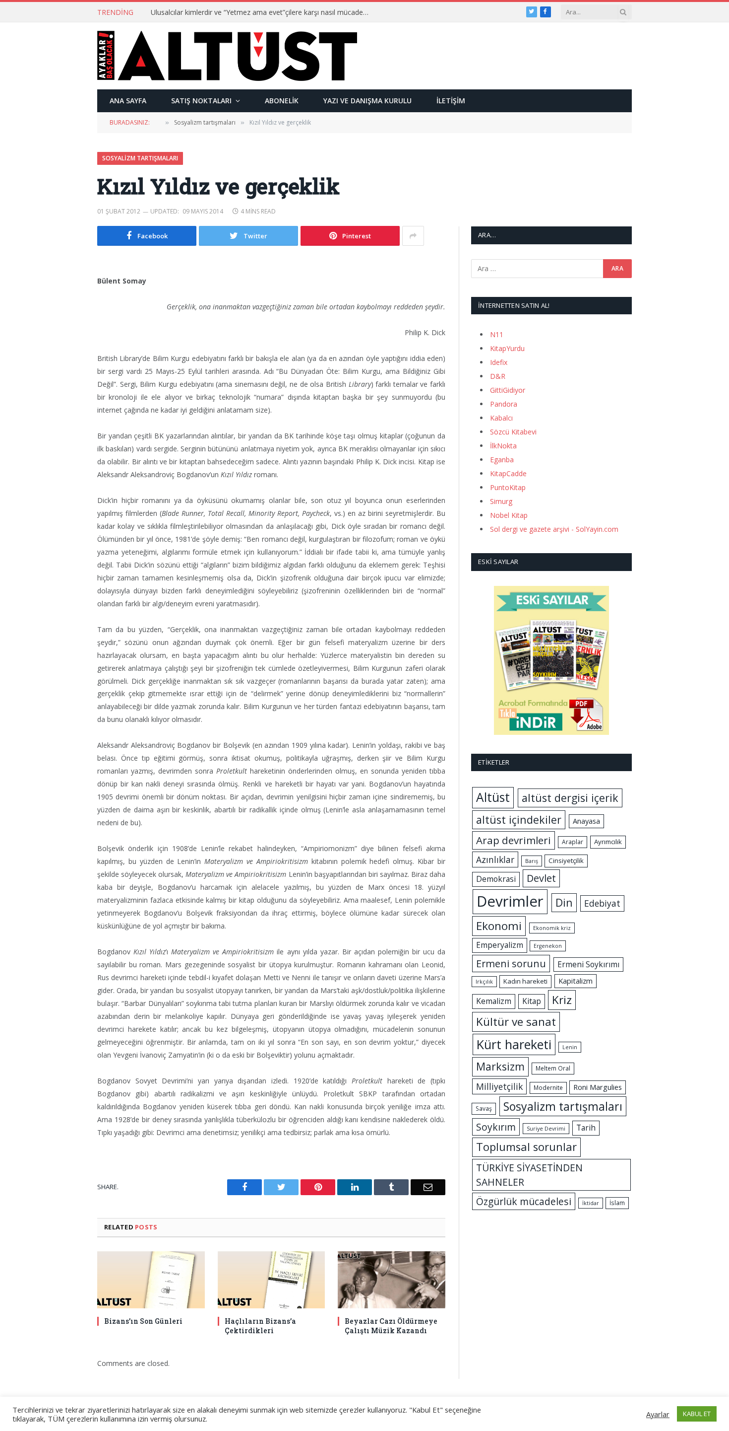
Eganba (502, 459)
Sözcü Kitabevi (513, 431)
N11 (496, 334)
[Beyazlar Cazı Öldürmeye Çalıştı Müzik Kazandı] (391, 1279)
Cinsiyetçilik (566, 860)
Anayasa (586, 821)
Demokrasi (496, 878)
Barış (531, 861)
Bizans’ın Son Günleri (143, 1321)
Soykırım (496, 1127)
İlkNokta (503, 445)
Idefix (498, 362)
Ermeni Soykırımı (588, 964)
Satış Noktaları (201, 100)
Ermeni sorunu (511, 963)
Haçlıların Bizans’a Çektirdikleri (260, 1325)
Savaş (484, 1108)
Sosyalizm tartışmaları (140, 158)
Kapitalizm (575, 981)
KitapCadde (508, 473)
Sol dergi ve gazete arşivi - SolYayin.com (554, 529)
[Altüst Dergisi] (227, 55)
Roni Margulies (597, 1087)
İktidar (590, 1203)
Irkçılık (484, 981)
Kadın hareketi (525, 981)
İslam (617, 1203)
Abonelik (282, 100)
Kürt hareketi (514, 1044)
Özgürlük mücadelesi (523, 1201)
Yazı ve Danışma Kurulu (367, 100)
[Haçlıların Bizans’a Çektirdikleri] (271, 1279)
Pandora (503, 404)
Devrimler (510, 901)
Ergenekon (548, 945)
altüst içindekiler (518, 819)
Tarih (586, 1127)
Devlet (541, 878)
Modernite (548, 1087)
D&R (497, 376)
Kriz (562, 999)
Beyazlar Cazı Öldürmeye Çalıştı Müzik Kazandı (391, 1325)
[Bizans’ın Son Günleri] (151, 1279)
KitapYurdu (507, 348)
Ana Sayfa (128, 100)
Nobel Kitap (509, 515)
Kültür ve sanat (516, 1021)
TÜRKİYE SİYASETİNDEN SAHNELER (529, 1175)
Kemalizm (493, 1001)
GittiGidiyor (507, 390)
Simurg (501, 501)
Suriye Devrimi (546, 1128)
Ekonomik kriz (552, 928)
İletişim (450, 100)
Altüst (493, 797)
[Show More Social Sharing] (413, 236)
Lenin (569, 1047)
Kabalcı (501, 418)
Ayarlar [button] (657, 1414)
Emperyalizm (499, 944)
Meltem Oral (553, 1068)
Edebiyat (602, 903)
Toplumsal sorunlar (526, 1147)
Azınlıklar (495, 859)
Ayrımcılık (608, 841)
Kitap (531, 1001)
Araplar (572, 842)
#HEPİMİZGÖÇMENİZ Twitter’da (202, 12)
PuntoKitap (508, 487)
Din (564, 902)
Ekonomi (499, 925)
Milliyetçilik (499, 1086)
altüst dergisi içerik (570, 797)
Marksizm (500, 1066)
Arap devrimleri (513, 840)
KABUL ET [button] (697, 1413)
